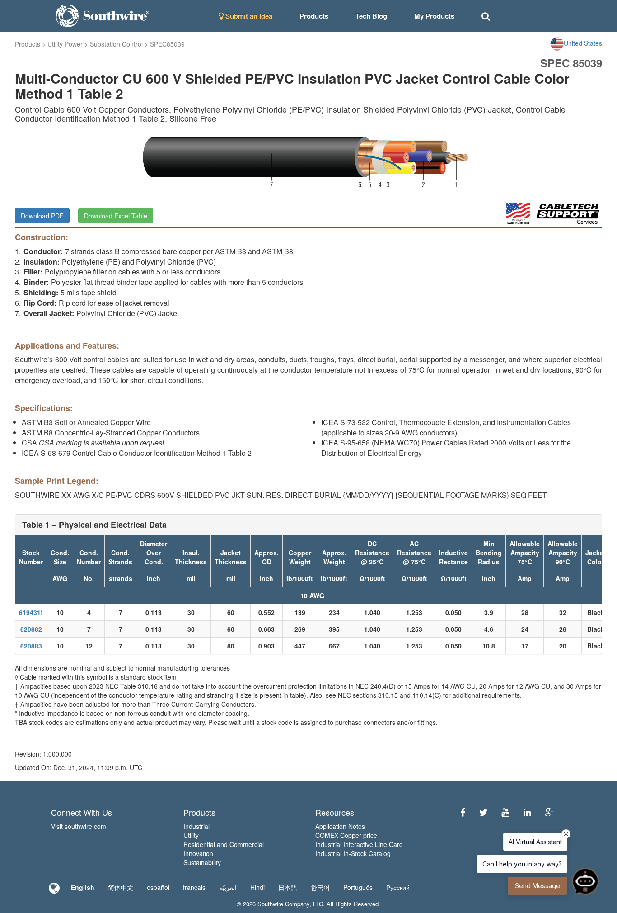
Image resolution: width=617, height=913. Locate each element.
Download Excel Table (115, 215)
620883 (31, 645)
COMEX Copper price (346, 835)
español (158, 887)
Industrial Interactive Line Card (359, 844)
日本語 (287, 887)
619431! (31, 612)
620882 (31, 629)
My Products (434, 16)
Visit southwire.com (78, 826)
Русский (398, 887)
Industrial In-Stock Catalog (353, 853)
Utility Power (65, 43)
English (82, 887)
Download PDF (42, 215)
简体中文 (120, 887)
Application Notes (340, 826)
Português (358, 887)
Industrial (196, 826)
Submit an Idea (248, 16)
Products (27, 43)
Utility (191, 835)
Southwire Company (283, 903)
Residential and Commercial (223, 844)
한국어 (320, 887)
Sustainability (202, 862)
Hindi (257, 887)
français (194, 887)
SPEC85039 (167, 43)
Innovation (198, 853)
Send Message (537, 885)
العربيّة (228, 887)
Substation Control (116, 43)
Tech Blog (371, 16)
